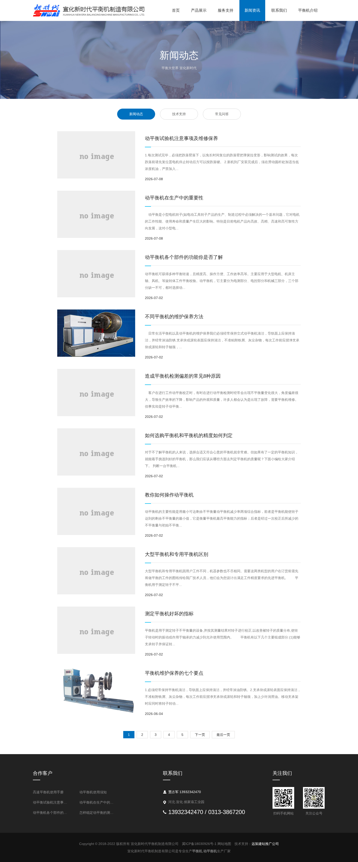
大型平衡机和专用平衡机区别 (176, 554)
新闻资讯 (252, 10)
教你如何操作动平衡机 (169, 494)
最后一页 (223, 735)
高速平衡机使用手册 (48, 792)
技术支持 (179, 114)
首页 (176, 10)
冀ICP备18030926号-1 (199, 844)
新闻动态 (136, 114)
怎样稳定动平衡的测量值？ (98, 813)
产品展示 (199, 10)
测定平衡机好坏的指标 (169, 613)
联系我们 (279, 10)
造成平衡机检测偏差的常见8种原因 (183, 376)
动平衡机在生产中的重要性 (174, 197)
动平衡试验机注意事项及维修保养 (181, 138)
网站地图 (224, 844)
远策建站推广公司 (265, 844)
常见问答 (222, 114)
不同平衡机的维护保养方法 (174, 316)
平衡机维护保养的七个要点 (174, 673)
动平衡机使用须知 (93, 792)
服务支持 (225, 10)
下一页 (200, 735)
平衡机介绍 (308, 10)
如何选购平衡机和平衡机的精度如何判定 (189, 435)
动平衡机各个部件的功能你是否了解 (184, 257)
